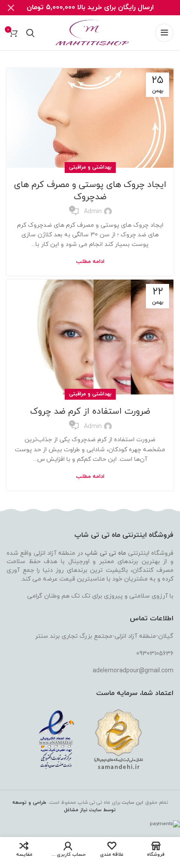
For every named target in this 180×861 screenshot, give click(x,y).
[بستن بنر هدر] (11, 7)
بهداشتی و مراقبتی (90, 167)
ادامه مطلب (90, 262)
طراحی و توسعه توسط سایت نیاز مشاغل (64, 806)
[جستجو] (30, 32)
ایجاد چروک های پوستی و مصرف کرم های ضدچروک (90, 191)
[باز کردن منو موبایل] (164, 32)
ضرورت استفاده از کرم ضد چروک (90, 411)
